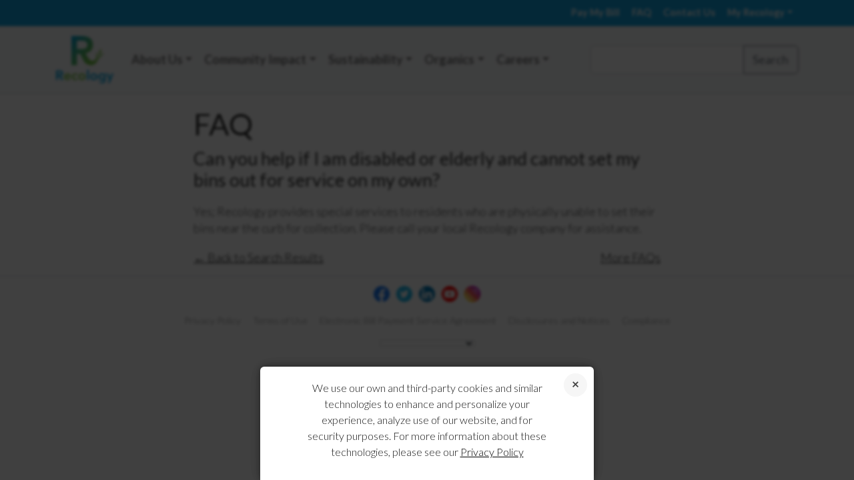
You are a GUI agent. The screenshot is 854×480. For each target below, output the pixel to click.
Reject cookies (575, 385)
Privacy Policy (492, 451)
